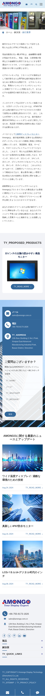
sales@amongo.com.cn (18, 619)
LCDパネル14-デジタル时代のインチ (22, 574)
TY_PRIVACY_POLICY (26, 683)
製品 (4, 640)
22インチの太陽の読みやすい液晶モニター (22, 255)
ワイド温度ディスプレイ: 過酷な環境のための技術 (21, 478)
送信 (10, 414)
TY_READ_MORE (22, 287)
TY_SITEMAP (8, 683)
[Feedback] (37, 692)
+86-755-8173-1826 (19, 614)
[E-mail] (7, 692)
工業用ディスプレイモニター (27, 134)
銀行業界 (26, 32)
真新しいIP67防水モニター (17, 526)
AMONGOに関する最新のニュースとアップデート (22, 437)
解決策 (17, 32)
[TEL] (22, 692)
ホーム (9, 32)
